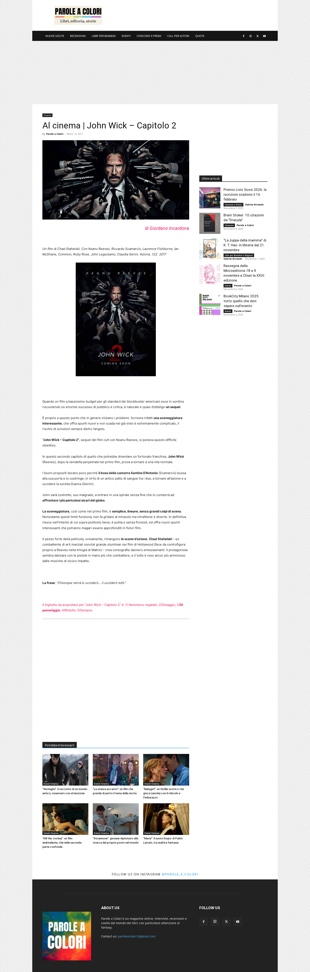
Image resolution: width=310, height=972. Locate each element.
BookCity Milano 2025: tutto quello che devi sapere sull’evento (241, 301)
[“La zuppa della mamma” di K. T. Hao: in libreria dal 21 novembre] (209, 248)
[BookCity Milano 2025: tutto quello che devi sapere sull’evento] (209, 304)
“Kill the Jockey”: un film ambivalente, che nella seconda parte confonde (61, 842)
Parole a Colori (54, 133)
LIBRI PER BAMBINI (104, 36)
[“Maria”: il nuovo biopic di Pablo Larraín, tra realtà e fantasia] (166, 819)
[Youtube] (264, 36)
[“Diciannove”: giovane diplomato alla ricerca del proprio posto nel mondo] (116, 819)
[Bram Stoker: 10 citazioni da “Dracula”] (209, 223)
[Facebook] (243, 36)
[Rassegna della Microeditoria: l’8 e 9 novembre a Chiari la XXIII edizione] (209, 273)
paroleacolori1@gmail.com (136, 936)
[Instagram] (250, 36)
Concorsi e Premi (233, 204)
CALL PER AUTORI (178, 36)
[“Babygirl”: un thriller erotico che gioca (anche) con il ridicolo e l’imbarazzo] (166, 770)
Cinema (47, 115)
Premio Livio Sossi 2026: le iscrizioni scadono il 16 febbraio (245, 194)
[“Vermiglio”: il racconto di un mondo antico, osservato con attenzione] (65, 770)
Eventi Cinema (51, 783)
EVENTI (126, 36)
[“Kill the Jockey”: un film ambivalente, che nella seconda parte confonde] (65, 819)
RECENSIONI (78, 36)
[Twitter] (257, 36)
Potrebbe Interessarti (59, 745)
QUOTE (199, 36)
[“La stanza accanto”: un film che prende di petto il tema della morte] (116, 770)
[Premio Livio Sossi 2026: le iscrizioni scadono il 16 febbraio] (209, 197)
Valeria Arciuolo (254, 204)
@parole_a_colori (180, 874)
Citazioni (229, 225)
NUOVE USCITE (54, 36)
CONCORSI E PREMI (149, 36)
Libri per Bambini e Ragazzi (239, 255)
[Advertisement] (191, 15)
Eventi (228, 285)
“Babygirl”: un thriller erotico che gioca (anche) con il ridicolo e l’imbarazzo (163, 793)
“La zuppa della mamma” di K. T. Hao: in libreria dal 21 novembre (245, 245)
